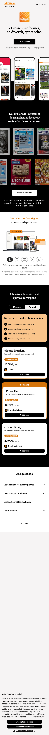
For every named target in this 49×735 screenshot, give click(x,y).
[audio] (32, 259)
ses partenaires (17, 698)
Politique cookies (9, 711)
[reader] (17, 259)
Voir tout (24, 523)
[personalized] (10, 259)
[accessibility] (24, 259)
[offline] (39, 259)
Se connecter (41, 4)
